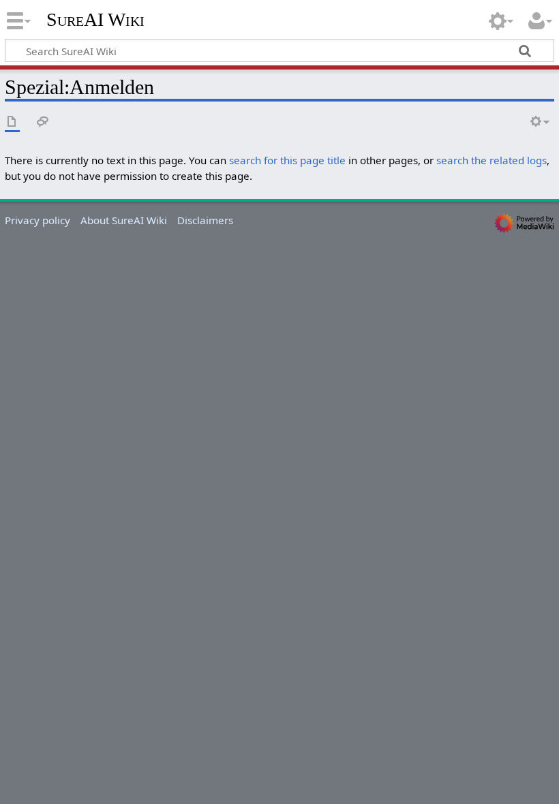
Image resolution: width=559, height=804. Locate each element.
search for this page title (287, 160)
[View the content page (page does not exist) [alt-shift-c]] (12, 122)
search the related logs (491, 160)
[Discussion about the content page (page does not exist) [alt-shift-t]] (42, 122)
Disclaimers (205, 220)
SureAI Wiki (95, 19)
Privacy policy (37, 220)
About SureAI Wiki (123, 220)
